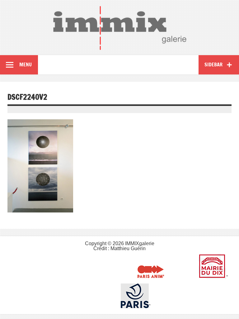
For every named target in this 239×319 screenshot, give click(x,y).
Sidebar (213, 64)
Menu (25, 64)
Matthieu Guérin (128, 248)
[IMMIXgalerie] (119, 27)
